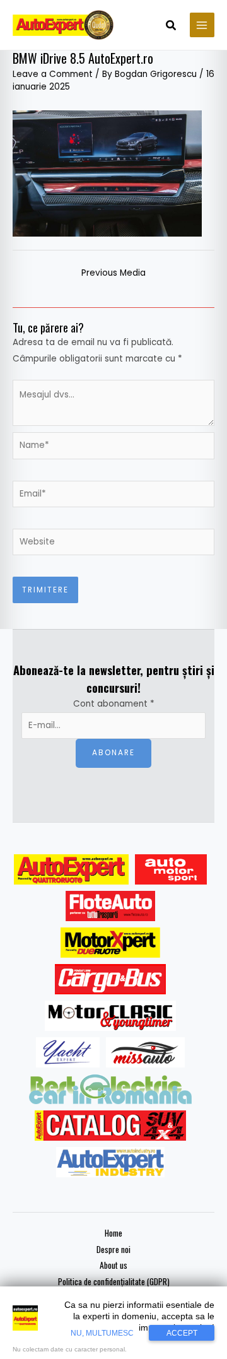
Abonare (113, 753)
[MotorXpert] (110, 942)
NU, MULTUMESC (102, 1333)
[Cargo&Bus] (110, 979)
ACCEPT (181, 1333)
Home (113, 1233)
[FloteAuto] (111, 906)
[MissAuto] (145, 1052)
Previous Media (113, 273)
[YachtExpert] (68, 1052)
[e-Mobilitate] (110, 1089)
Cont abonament (113, 704)
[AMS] (171, 869)
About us (113, 1265)
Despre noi (113, 1249)
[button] (171, 26)
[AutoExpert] (71, 869)
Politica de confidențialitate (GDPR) (114, 1281)
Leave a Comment (53, 74)
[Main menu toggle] (202, 25)
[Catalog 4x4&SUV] (111, 1125)
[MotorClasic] (110, 1016)
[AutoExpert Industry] (110, 1162)
